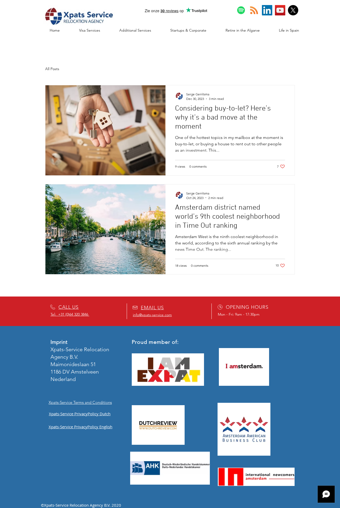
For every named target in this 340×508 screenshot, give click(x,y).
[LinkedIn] (267, 10)
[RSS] (254, 10)
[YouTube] (280, 10)
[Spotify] (241, 10)
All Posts (52, 68)
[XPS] (293, 10)
